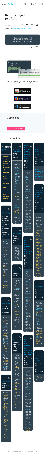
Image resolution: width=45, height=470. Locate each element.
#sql (36, 358)
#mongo (37, 196)
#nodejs (37, 151)
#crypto (26, 158)
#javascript (5, 212)
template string (17, 156)
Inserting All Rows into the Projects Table (39, 205)
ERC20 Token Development (28, 164)
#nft (30, 251)
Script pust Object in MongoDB (39, 293)
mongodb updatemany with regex (17, 347)
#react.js (26, 151)
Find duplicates (6, 189)
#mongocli (38, 194)
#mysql (26, 156)
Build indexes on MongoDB (6, 180)
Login (41, 4)
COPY (34, 47)
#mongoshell (26, 28)
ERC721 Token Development (39, 160)
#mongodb (38, 192)
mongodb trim (17, 275)
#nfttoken (27, 253)
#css (29, 149)
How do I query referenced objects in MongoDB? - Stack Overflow (6, 164)
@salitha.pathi (17, 28)
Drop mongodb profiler (6, 196)
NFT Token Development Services (28, 261)
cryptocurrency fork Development (28, 361)
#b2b (25, 147)
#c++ (26, 149)
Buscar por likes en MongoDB (39, 367)
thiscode (7, 4)
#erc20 (26, 145)
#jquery (37, 154)
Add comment (16, 128)
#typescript (16, 149)
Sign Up (34, 4)
